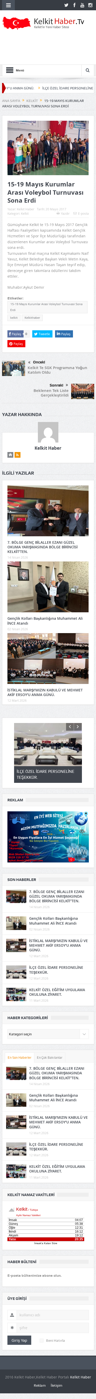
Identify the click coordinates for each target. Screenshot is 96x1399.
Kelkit (25, 213)
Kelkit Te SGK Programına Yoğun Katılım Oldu (57, 370)
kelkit (14, 318)
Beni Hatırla (55, 1340)
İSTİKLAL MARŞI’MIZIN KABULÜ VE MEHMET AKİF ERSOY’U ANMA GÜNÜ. (45, 692)
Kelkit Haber (25, 209)
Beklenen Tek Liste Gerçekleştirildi (51, 393)
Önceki (39, 362)
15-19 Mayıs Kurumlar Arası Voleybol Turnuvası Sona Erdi (46, 307)
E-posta (83, 213)
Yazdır (65, 213)
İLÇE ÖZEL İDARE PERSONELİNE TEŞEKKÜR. (53, 88)
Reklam (40, 1385)
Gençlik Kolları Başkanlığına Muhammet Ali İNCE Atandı (45, 620)
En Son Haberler (19, 1057)
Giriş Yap (19, 1340)
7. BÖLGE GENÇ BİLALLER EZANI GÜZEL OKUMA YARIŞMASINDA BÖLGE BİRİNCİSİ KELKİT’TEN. (42, 547)
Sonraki (56, 385)
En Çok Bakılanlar (49, 1057)
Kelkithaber (32, 318)
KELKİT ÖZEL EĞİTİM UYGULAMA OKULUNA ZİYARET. (57, 992)
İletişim (56, 1385)
